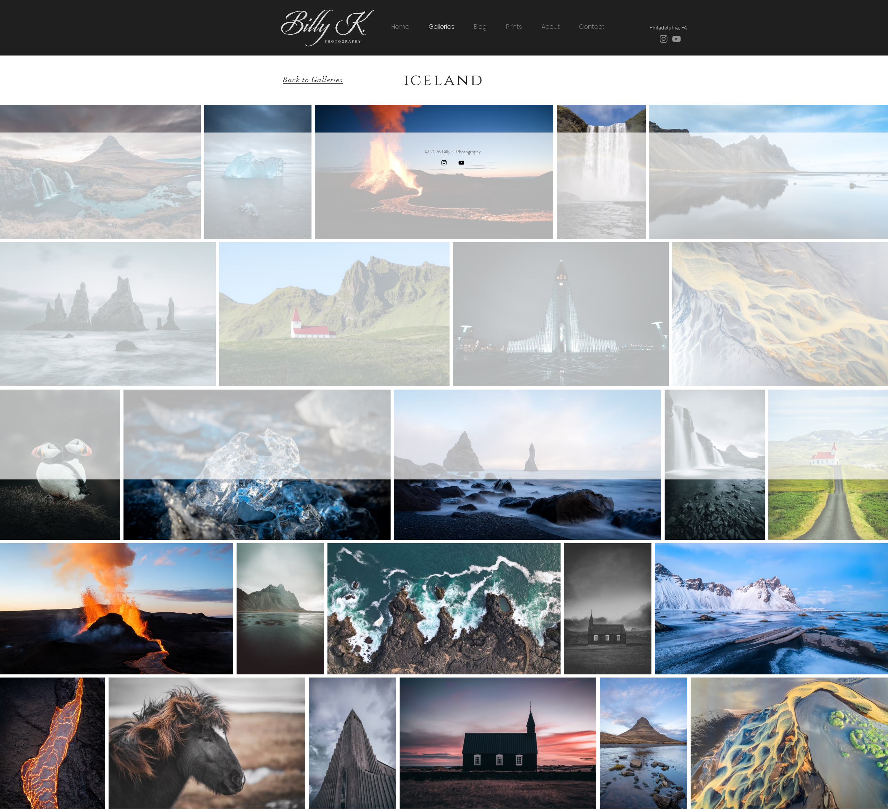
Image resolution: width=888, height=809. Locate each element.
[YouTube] (676, 39)
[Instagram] (663, 39)
